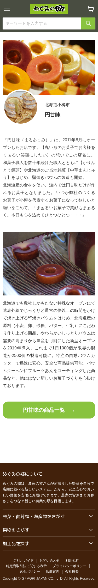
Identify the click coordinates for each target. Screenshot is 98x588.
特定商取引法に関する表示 (26, 566)
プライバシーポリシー (70, 566)
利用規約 (72, 560)
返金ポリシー (30, 571)
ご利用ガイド (23, 560)
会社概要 (72, 571)
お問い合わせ (49, 560)
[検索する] (88, 23)
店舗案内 (52, 571)
